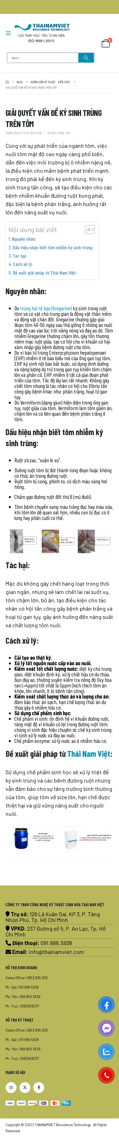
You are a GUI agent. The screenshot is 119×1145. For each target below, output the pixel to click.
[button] (10, 33)
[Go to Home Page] (7, 82)
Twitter (24, 1087)
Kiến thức (36, 133)
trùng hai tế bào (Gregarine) (46, 308)
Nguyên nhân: (24, 239)
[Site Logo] (42, 33)
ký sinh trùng (56, 133)
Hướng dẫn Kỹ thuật (17, 133)
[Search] (86, 57)
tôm (67, 133)
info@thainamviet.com (56, 951)
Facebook (38, 1087)
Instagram (11, 1087)
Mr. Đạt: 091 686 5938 (22, 987)
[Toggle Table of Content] (87, 229)
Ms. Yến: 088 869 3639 (23, 996)
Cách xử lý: (23, 264)
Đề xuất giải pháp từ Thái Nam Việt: (45, 273)
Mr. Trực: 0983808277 (22, 1006)
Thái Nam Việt (88, 753)
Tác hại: (20, 256)
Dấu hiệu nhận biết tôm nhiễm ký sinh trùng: (53, 247)
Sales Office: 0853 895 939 (27, 978)
